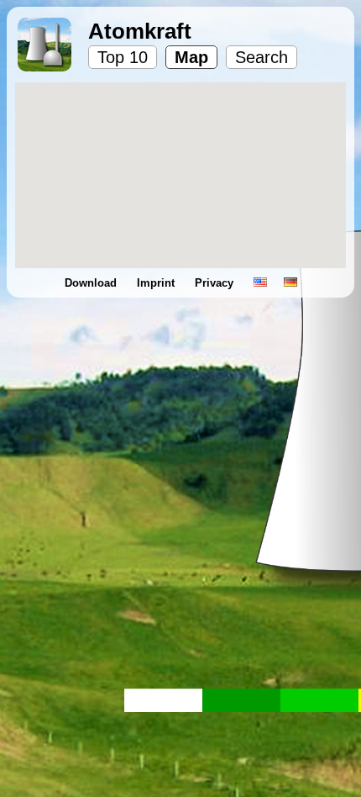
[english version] (260, 283)
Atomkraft (139, 31)
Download (92, 283)
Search (261, 57)
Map (191, 57)
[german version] (290, 283)
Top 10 (122, 57)
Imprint (157, 283)
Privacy (216, 283)
